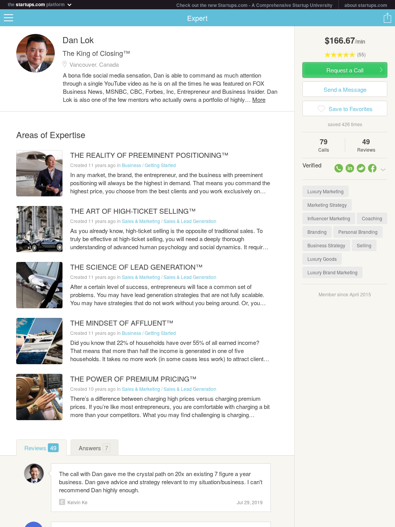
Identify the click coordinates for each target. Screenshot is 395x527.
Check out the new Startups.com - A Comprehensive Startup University (254, 5)
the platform (37, 4)
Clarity (62, 502)
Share (387, 17)
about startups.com (365, 5)
